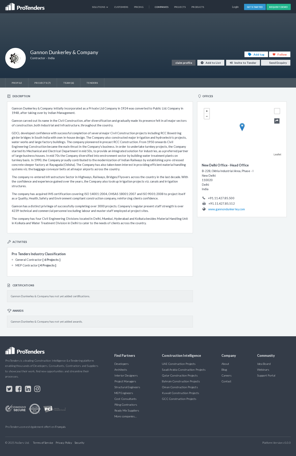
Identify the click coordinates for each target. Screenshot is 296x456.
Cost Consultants (125, 398)
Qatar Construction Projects (180, 375)
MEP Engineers (123, 393)
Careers (226, 375)
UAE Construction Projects (179, 363)
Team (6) (68, 82)
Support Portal (266, 375)
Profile (17, 82)
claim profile (183, 62)
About (225, 363)
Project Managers (125, 381)
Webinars (263, 369)
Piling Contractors (125, 404)
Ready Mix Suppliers (126, 410)
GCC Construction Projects (179, 398)
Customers (121, 6)
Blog (224, 369)
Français (60, 426)
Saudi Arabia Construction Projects (184, 369)
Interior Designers (126, 375)
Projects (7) (42, 82)
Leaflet (277, 154)
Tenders (92, 82)
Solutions (99, 6)
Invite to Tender (245, 62)
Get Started (255, 7)
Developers (121, 363)
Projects (180, 6)
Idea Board (264, 363)
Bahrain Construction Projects (181, 381)
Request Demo (278, 7)
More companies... (125, 416)
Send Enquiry (278, 62)
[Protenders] (25, 5)
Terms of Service (43, 442)
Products (197, 6)
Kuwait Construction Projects (180, 393)
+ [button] (206, 111)
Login (235, 6)
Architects (120, 369)
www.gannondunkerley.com (226, 209)
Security (80, 442)
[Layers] (277, 111)
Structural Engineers (127, 387)
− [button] (206, 116)
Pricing (139, 6)
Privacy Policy (64, 442)
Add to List (213, 62)
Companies (161, 6)
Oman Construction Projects (180, 387)
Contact (226, 381)
